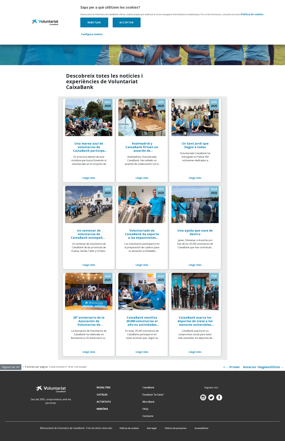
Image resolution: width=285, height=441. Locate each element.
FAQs (145, 409)
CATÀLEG (102, 394)
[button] (10, 367)
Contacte (147, 416)
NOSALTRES (103, 387)
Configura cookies (92, 34)
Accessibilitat (201, 428)
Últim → (277, 367)
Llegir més (89, 178)
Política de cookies (129, 428)
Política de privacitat (175, 428)
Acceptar (126, 22)
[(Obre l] (204, 397)
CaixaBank (148, 387)
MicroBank (148, 401)
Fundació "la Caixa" (153, 394)
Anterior (250, 367)
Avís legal (152, 428)
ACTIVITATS (104, 401)
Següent (265, 367)
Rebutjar (94, 22)
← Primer (233, 367)
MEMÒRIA (102, 409)
